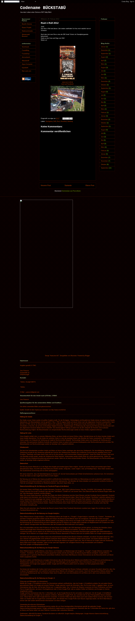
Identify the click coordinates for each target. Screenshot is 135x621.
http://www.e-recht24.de (58, 410)
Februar (103, 112)
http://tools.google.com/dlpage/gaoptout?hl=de (34, 544)
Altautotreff (25, 60)
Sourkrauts (25, 47)
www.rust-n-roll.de (67, 82)
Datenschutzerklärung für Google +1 (31, 615)
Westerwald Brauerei (26, 35)
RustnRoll (64, 121)
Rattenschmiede (27, 31)
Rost (58, 121)
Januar (103, 47)
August (103, 57)
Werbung (70, 121)
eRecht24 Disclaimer (35, 613)
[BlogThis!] (65, 119)
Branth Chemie (27, 24)
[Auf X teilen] (67, 119)
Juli (102, 71)
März (102, 64)
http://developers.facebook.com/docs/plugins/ (37, 493)
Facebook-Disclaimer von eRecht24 (53, 613)
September (104, 53)
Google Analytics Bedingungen (74, 613)
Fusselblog (25, 50)
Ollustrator (73, 355)
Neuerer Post (46, 185)
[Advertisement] (36, 324)
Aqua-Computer (27, 64)
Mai (102, 102)
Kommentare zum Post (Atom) (71, 191)
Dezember (104, 50)
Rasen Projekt (26, 27)
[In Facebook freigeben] (69, 119)
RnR (54, 121)
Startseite (68, 185)
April (102, 60)
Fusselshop (26, 53)
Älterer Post (89, 185)
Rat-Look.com (26, 71)
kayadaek (25, 67)
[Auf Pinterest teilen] (71, 119)
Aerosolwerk (26, 57)
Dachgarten (49, 121)
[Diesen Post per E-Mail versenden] (63, 119)
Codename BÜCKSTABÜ (43, 7)
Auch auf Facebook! (67, 84)
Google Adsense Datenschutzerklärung (96, 613)
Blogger (87, 355)
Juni (102, 74)
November (104, 119)
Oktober (103, 85)
